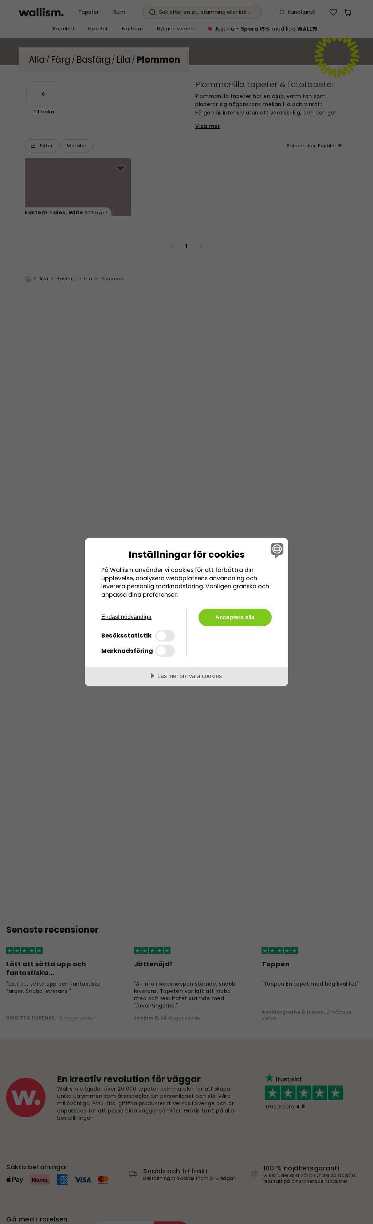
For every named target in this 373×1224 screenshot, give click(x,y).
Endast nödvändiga (126, 617)
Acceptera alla (235, 617)
